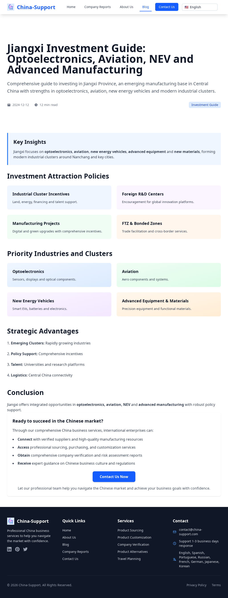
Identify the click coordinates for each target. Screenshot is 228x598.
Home (71, 7)
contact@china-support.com (190, 531)
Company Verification (133, 544)
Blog (145, 7)
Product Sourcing (130, 530)
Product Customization (134, 537)
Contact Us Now (114, 476)
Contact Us (167, 7)
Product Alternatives (133, 551)
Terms (216, 585)
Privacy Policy (196, 585)
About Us (126, 7)
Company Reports (97, 7)
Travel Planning (129, 559)
